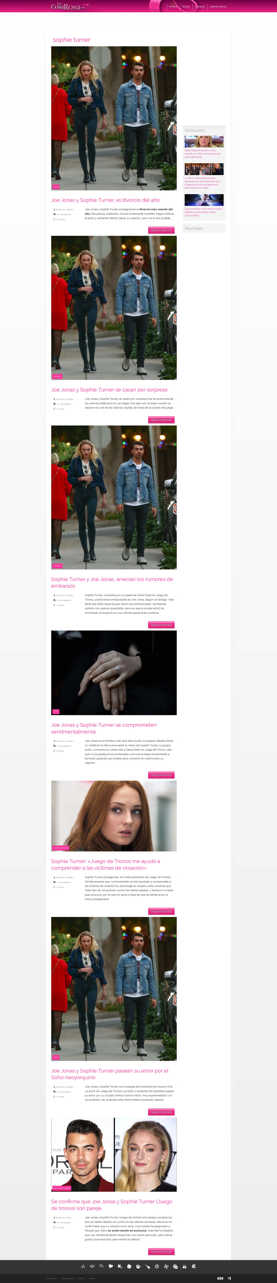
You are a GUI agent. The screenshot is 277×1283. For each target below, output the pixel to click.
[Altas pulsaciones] (83, 1266)
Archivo (173, 6)
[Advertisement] (138, 21)
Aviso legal (91, 1278)
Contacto (200, 6)
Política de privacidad (67, 1278)
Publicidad (80, 1278)
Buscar (186, 6)
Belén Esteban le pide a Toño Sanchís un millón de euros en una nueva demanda (203, 153)
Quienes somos (218, 6)
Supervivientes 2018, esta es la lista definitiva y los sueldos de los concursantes (203, 212)
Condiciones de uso (51, 1278)
